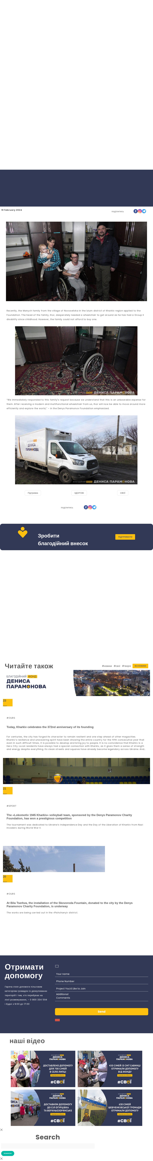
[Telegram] (144, 211)
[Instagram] (140, 211)
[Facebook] (136, 211)
